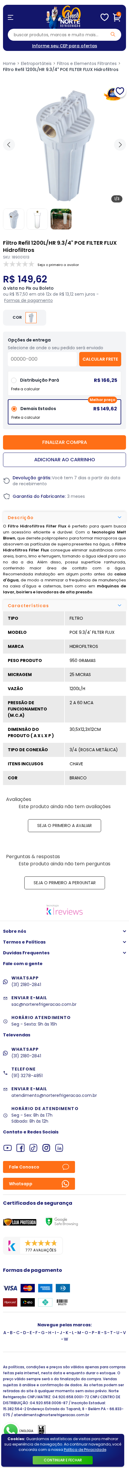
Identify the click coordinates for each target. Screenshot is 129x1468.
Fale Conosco (24, 1167)
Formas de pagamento (28, 300)
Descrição (21, 517)
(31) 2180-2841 (26, 985)
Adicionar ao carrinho (64, 459)
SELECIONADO (64, 414)
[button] (120, 145)
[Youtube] (7, 1148)
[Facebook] (20, 1148)
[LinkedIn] (59, 1148)
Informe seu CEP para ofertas (64, 46)
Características (28, 605)
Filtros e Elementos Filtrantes (87, 63)
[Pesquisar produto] (113, 34)
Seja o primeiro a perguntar (65, 883)
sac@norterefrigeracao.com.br (43, 1004)
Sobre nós (14, 931)
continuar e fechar (63, 1460)
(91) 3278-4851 (27, 1076)
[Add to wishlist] (120, 91)
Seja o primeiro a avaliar (64, 826)
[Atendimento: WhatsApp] (11, 1431)
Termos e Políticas (24, 942)
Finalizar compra (64, 442)
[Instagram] (46, 1148)
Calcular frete (100, 359)
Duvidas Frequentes (26, 953)
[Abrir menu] (10, 17)
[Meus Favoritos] (104, 17)
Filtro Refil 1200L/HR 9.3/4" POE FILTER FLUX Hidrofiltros (60, 69)
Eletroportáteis (36, 63)
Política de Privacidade (85, 1449)
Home (9, 63)
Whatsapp (20, 1184)
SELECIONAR (64, 385)
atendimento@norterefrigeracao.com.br (54, 1095)
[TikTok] (33, 1148)
